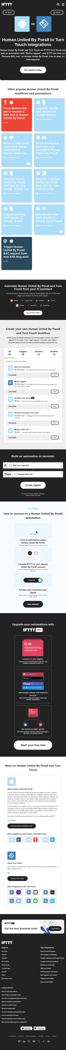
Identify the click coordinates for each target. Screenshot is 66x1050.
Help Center (5, 965)
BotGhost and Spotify (47, 965)
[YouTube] (33, 1041)
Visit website (11, 820)
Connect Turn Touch (17, 878)
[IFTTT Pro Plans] (32, 398)
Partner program (30, 1036)
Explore (5, 948)
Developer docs (7, 978)
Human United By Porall (25, 39)
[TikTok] (43, 1041)
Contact (40, 1036)
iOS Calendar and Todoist (48, 975)
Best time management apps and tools (14, 998)
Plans (3, 975)
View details (12, 375)
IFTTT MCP (5, 961)
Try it (54, 375)
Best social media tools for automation (14, 1022)
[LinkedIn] (24, 1041)
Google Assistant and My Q (49, 961)
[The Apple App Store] (26, 1028)
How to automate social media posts (13, 1018)
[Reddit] (48, 1041)
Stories (4, 955)
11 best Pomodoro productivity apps (13, 1012)
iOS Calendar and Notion (48, 955)
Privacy (47, 1036)
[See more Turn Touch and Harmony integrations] (32, 892)
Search (4, 971)
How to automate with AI (9, 991)
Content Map (6, 968)
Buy (8, 873)
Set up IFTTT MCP (33, 313)
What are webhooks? (8, 1008)
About (54, 1036)
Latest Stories (7, 988)
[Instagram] (29, 1041)
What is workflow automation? (11, 1001)
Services (4, 951)
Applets (4, 958)
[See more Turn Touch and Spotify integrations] (32, 900)
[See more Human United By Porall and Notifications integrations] (49, 839)
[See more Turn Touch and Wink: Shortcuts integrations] (49, 900)
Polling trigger (20, 369)
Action (18, 432)
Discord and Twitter (46, 982)
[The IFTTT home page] (7, 4)
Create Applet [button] (33, 485)
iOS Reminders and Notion (49, 971)
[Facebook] (19, 1041)
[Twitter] (38, 1041)
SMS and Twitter (45, 968)
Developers (12, 1036)
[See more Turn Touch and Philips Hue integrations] (49, 892)
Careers (20, 1036)
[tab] (9, 353)
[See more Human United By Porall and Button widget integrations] (32, 839)
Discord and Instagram (47, 951)
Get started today (33, 70)
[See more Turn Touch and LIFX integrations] (15, 892)
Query (18, 401)
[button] (63, 4)
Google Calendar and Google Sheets (52, 958)
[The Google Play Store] (39, 1029)
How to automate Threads (10, 1015)
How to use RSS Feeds (9, 1005)
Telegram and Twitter (47, 978)
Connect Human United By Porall (21, 826)
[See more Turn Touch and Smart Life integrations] (15, 900)
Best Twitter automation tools (11, 995)
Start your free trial (33, 745)
